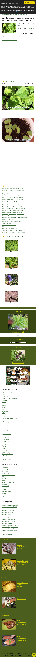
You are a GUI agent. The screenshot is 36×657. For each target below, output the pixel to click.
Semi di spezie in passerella (9, 225)
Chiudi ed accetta (29, 2)
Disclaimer (28, 655)
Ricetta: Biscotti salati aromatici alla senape (13, 197)
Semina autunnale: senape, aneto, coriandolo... (14, 232)
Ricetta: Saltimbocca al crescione (21, 546)
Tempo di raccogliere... (8, 653)
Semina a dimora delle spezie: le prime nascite (13, 230)
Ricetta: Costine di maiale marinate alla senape (14, 208)
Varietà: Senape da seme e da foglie (11, 195)
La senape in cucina (7, 192)
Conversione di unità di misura (24, 653)
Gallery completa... (7, 422)
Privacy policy (9, 655)
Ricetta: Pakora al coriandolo (9, 226)
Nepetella (11, 302)
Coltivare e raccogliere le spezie (10, 201)
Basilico (12, 268)
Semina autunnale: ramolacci (9, 228)
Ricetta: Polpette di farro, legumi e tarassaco (13, 214)
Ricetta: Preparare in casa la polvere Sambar (13, 210)
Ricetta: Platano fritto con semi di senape (12, 205)
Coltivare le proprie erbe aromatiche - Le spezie (14, 206)
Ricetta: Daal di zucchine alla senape (11, 221)
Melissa (11, 252)
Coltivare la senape (7, 223)
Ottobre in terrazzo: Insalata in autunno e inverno (14, 217)
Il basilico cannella (18, 363)
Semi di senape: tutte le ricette (9, 40)
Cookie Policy (19, 12)
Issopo (11, 285)
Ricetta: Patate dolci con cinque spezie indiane (14, 203)
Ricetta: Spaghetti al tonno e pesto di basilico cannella (22, 562)
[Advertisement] (18, 61)
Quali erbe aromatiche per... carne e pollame (22, 622)
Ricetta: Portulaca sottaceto (9, 219)
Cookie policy (19, 655)
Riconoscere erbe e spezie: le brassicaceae (12, 188)
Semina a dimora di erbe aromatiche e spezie (13, 190)
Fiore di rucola (21, 599)
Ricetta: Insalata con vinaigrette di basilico (13, 199)
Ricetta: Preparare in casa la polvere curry (12, 212)
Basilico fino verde (18, 332)
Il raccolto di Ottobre (7, 215)
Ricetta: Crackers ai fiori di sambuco (22, 584)
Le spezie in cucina (7, 194)
